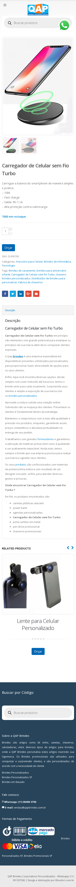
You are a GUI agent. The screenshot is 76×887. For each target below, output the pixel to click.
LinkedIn (21, 294)
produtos (20, 464)
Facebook (5, 294)
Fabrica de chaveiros (30, 282)
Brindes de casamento (22, 270)
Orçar (8, 248)
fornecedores (45, 439)
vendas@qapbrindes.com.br (30, 807)
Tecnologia (8, 265)
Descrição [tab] (10, 310)
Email (36, 294)
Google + (28, 294)
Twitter (13, 294)
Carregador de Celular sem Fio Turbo (33, 274)
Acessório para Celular (29, 261)
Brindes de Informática (57, 261)
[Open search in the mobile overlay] (38, 23)
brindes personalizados (23, 395)
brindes (18, 356)
